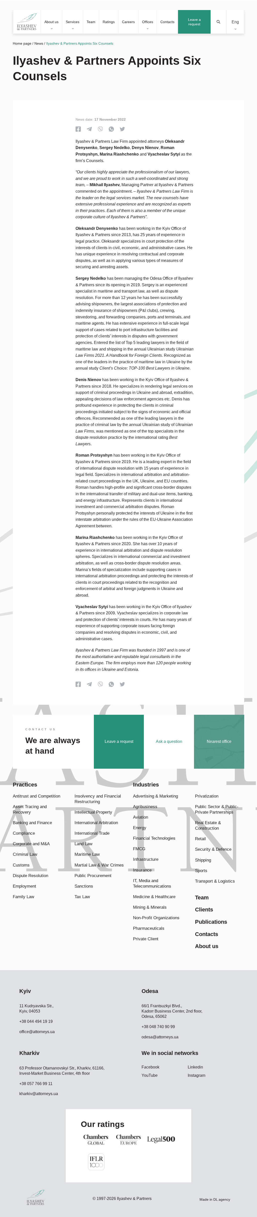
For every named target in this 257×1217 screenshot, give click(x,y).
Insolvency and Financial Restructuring (98, 799)
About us (51, 22)
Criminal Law (25, 854)
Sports (201, 870)
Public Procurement (93, 875)
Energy (139, 827)
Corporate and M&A (31, 843)
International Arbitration (96, 822)
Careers (128, 22)
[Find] (219, 22)
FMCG (139, 848)
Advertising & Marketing (155, 796)
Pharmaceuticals (148, 928)
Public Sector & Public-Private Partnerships (216, 809)
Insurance (142, 870)
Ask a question (169, 741)
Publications (211, 922)
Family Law (23, 896)
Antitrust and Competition (36, 796)
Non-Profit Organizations (156, 917)
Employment (24, 886)
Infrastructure (145, 859)
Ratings (109, 22)
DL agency (221, 1199)
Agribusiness (145, 806)
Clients (204, 909)
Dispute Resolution (30, 875)
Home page (22, 43)
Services (72, 22)
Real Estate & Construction (208, 825)
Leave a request (194, 22)
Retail (200, 838)
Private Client (145, 939)
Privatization (206, 796)
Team (91, 22)
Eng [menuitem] (235, 22)
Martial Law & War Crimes (99, 865)
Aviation (140, 817)
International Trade (92, 833)
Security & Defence (213, 849)
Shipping (203, 860)
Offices (147, 22)
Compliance (24, 833)
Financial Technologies (154, 838)
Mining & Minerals (150, 907)
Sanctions (84, 886)
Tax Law (82, 896)
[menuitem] (235, 22)
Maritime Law (87, 854)
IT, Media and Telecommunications (152, 883)
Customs (21, 865)
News (38, 43)
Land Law (83, 843)
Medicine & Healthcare (154, 896)
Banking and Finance (32, 822)
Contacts (167, 22)
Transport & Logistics (215, 881)
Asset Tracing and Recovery (30, 809)
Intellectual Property (93, 812)
